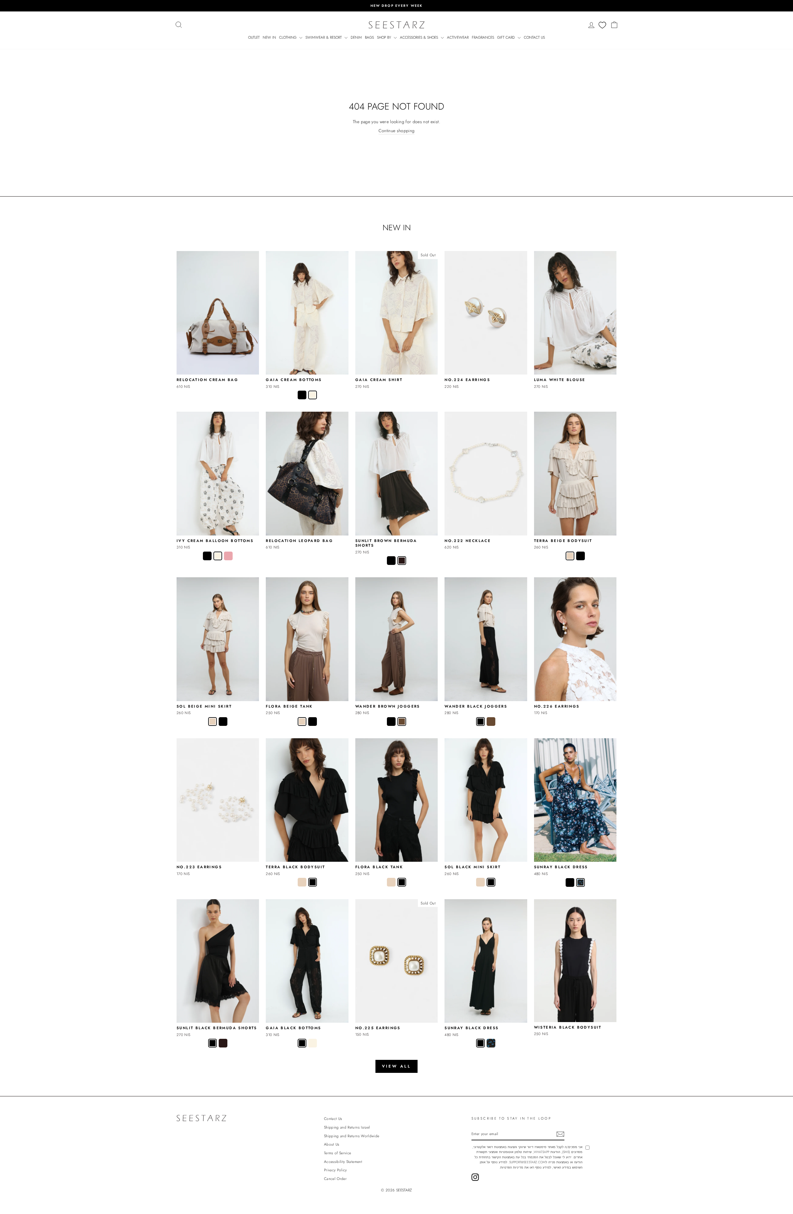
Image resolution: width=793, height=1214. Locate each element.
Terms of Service (337, 1152)
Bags (369, 37)
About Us (332, 1144)
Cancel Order (335, 1178)
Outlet (254, 37)
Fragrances (483, 37)
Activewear (458, 37)
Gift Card (506, 37)
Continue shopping (397, 131)
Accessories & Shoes (419, 37)
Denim (356, 37)
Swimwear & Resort (324, 37)
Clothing (288, 37)
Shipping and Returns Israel (347, 1127)
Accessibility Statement (343, 1161)
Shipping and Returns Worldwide (351, 1135)
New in (269, 37)
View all (396, 1066)
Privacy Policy (335, 1170)
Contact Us (534, 37)
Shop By (384, 37)
